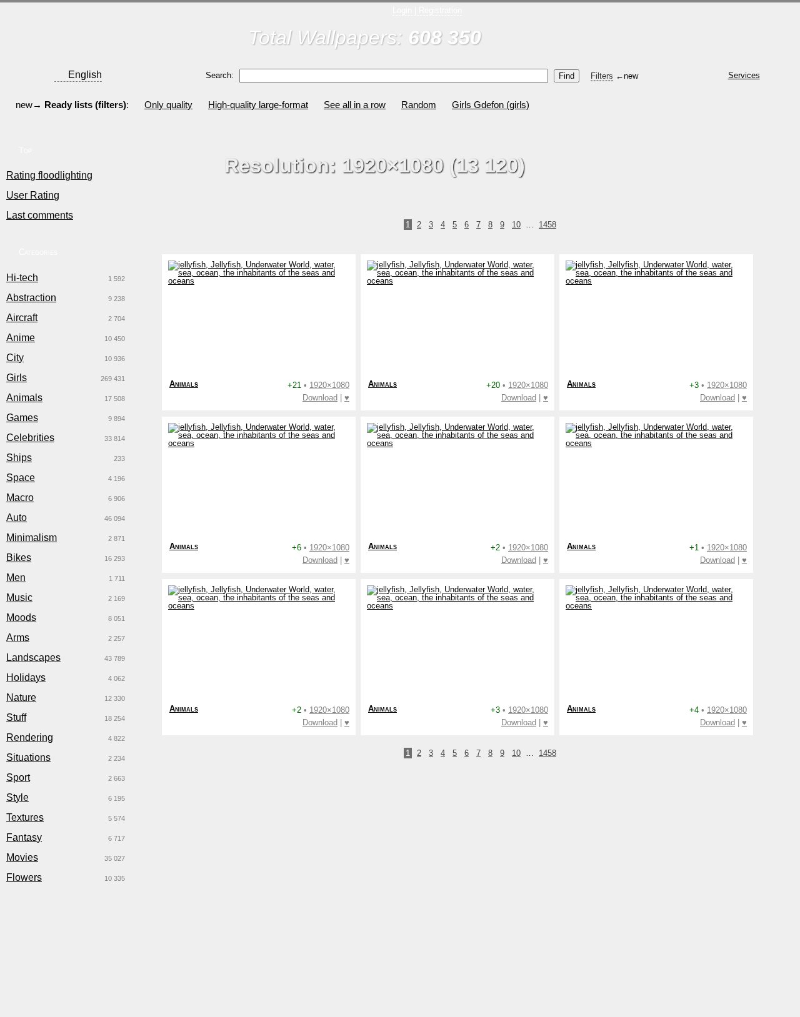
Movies (22, 857)
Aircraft (22, 317)
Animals (24, 397)
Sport (18, 777)
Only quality (168, 104)
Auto (16, 517)
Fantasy (24, 837)
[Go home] (77, 29)
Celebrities (30, 437)
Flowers (24, 877)
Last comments (39, 215)
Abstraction (31, 297)
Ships (19, 457)
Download (320, 397)
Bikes (18, 557)
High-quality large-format (258, 104)
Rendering (29, 737)
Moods (21, 617)
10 (516, 224)
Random (418, 104)
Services (744, 75)
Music (19, 597)
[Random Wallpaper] (689, 29)
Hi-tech (22, 277)
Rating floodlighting (49, 175)
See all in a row (355, 104)
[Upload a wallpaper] (630, 29)
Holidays (26, 677)
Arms (17, 637)
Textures (25, 817)
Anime (20, 337)
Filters (602, 76)
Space (20, 477)
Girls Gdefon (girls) (490, 104)
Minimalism (31, 537)
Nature (21, 697)
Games (22, 417)
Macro (20, 497)
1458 (547, 224)
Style (17, 797)
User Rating (32, 195)
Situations (28, 757)
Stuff (16, 717)
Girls (16, 377)
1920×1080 (329, 385)
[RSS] (748, 29)
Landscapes (33, 657)
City (15, 357)
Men (16, 577)
